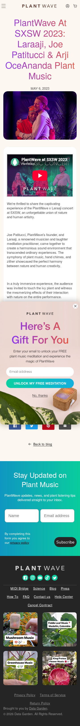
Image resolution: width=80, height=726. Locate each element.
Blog (53, 588)
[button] (3, 6)
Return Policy (40, 703)
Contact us (42, 596)
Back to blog (42, 444)
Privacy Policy (24, 695)
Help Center (64, 596)
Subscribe (65, 542)
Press (65, 588)
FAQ (26, 596)
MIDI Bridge (19, 588)
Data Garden (38, 708)
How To (12, 596)
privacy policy (19, 542)
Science (39, 588)
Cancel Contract (40, 605)
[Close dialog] (75, 306)
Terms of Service (53, 695)
